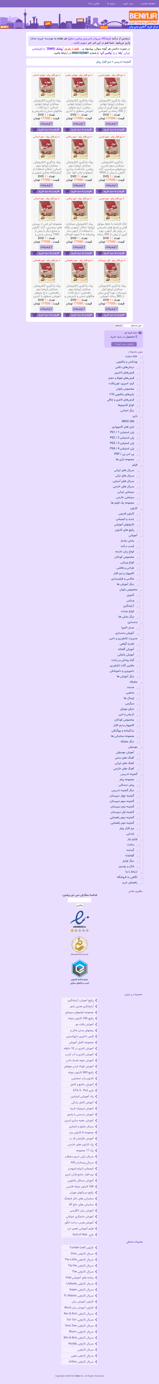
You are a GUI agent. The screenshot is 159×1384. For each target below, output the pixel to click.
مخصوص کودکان (124, 557)
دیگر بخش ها (126, 617)
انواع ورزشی (127, 562)
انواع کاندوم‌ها (126, 405)
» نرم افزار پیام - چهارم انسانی (46, 75)
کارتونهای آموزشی (124, 524)
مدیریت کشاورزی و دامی (123, 638)
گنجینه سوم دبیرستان (122, 801)
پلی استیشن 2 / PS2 (122, 438)
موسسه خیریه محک (41, 38)
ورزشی (130, 600)
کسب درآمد (127, 546)
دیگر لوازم (128, 861)
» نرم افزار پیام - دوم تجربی (111, 198)
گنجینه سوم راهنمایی (122, 817)
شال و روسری (126, 866)
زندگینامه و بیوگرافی (122, 731)
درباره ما (111, 4)
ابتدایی (130, 834)
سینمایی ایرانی (126, 492)
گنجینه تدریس (122, 62)
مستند (130, 687)
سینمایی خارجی (125, 497)
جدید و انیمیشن (125, 519)
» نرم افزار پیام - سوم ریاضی (79, 137)
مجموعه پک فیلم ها (122, 503)
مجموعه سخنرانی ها (122, 736)
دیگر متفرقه (127, 741)
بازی (135, 416)
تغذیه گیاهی (127, 644)
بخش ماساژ (127, 541)
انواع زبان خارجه (124, 551)
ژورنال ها (129, 698)
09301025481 (80, 53)
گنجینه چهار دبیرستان (122, 796)
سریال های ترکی (124, 476)
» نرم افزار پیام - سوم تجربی (111, 137)
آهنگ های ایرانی (124, 763)
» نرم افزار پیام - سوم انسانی (46, 137)
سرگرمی (129, 703)
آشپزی (130, 595)
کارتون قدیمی (126, 514)
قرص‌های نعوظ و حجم (121, 378)
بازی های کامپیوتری (123, 427)
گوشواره (129, 855)
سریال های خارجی (123, 486)
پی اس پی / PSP (124, 454)
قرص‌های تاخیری (124, 372)
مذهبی (130, 693)
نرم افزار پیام (103, 62)
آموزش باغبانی (126, 655)
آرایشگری (128, 606)
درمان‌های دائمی (124, 367)
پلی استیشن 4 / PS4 (122, 448)
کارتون (133, 508)
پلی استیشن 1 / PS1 (122, 432)
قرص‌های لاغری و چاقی (120, 400)
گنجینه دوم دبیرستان (122, 806)
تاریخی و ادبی (126, 714)
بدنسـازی (132, 622)
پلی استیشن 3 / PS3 (122, 443)
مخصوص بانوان (125, 389)
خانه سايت (131, 356)
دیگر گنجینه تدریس (122, 790)
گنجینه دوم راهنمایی (122, 823)
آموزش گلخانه (126, 649)
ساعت (130, 844)
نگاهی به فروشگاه (127, 877)
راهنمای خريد (129, 882)
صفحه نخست (148, 4)
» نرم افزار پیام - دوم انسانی (46, 198)
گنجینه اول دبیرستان (122, 812)
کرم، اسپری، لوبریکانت (121, 383)
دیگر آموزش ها (125, 584)
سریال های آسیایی (123, 481)
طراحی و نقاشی (125, 568)
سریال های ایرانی (124, 470)
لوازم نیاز (132, 839)
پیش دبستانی (126, 785)
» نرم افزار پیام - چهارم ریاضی (79, 75)
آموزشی (133, 535)
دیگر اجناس (127, 410)
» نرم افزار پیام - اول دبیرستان (111, 260)
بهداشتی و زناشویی (126, 362)
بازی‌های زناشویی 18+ (121, 394)
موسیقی (132, 747)
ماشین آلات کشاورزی (122, 665)
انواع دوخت (127, 611)
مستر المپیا (127, 627)
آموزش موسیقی (125, 752)
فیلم (134, 465)
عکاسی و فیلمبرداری (122, 579)
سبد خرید (128, 4)
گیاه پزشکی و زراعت (122, 660)
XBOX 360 (128, 421)
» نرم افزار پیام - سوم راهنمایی (79, 260)
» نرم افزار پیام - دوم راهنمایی (46, 260)
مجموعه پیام (127, 779)
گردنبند (130, 850)
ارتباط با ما (131, 872)
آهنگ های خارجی (123, 768)
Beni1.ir (79, 1376)
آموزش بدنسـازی (124, 633)
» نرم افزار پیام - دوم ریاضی (79, 198)
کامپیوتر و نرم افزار (123, 573)
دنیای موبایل (127, 709)
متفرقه (133, 682)
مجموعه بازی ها (125, 459)
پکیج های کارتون (124, 530)
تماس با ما (94, 4)
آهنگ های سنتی (124, 758)
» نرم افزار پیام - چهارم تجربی (111, 75)
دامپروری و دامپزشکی (122, 671)
